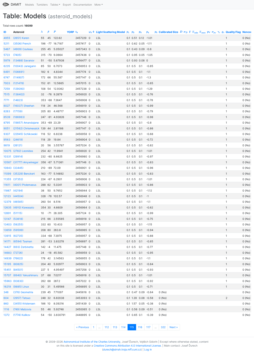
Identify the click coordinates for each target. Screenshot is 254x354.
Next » (174, 327)
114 (123, 327)
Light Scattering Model (110, 32)
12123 (7, 196)
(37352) (18, 179)
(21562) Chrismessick (26, 128)
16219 (7, 286)
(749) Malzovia (22, 309)
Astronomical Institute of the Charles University (92, 341)
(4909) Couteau (23, 49)
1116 (6, 309)
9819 (7, 145)
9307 (7, 133)
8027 (7, 105)
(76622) (18, 258)
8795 (7, 122)
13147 (7, 218)
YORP (70, 32)
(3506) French (22, 43)
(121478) (18, 83)
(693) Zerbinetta (23, 246)
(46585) (18, 201)
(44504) (18, 196)
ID (5, 32)
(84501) (18, 269)
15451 (7, 269)
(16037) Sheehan (23, 105)
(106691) (18, 71)
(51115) (17, 213)
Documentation (82, 4)
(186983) (19, 117)
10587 (7, 162)
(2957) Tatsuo (21, 297)
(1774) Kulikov (21, 314)
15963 (8, 281)
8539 (7, 117)
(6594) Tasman (22, 241)
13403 (8, 224)
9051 (7, 128)
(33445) (18, 167)
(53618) (18, 218)
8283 (7, 111)
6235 (7, 66)
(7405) (17, 54)
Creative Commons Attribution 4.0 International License (127, 345)
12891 (7, 213)
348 (6, 292)
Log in (148, 349)
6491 (7, 71)
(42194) (18, 190)
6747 (7, 77)
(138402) (19, 94)
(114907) (18, 77)
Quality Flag (233, 32)
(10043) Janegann (24, 66)
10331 (7, 156)
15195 (7, 264)
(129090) (19, 88)
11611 (7, 184)
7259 (7, 88)
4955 (7, 37)
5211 (6, 43)
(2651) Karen (21, 37)
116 (140, 327)
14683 (8, 252)
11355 (7, 179)
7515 (7, 94)
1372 (6, 314)
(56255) (18, 224)
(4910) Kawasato (23, 207)
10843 (8, 167)
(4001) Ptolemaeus (24, 184)
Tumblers (42, 4)
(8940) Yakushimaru (25, 275)
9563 (7, 139)
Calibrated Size (168, 32)
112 (107, 327)
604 (6, 297)
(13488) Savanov (23, 60)
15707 (7, 275)
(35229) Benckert (24, 173)
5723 (7, 54)
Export (67, 4)
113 (115, 327)
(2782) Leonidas (23, 150)
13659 (8, 230)
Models (29, 4)
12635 (7, 207)
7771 (6, 100)
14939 (8, 258)
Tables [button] (54, 4)
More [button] (97, 4)
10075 (7, 150)
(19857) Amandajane (26, 122)
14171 (7, 241)
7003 (7, 83)
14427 (7, 246)
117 (148, 327)
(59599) (18, 230)
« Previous (82, 327)
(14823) (18, 100)
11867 (7, 190)
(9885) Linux (21, 286)
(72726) (18, 252)
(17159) (17, 111)
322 (163, 327)
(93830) (18, 281)
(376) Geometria (23, 292)
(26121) (17, 145)
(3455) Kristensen (24, 303)
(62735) (18, 235)
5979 (7, 60)
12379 (7, 201)
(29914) (18, 156)
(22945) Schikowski (25, 133)
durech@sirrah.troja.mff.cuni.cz (122, 349)
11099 (7, 173)
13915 (7, 235)
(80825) (18, 264)
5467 (7, 49)
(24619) (18, 139)
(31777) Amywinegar (25, 162)
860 (6, 303)
